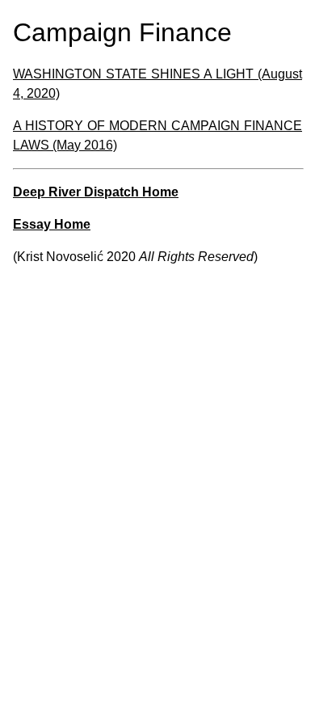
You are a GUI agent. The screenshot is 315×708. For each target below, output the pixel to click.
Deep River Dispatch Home (95, 192)
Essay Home (51, 224)
